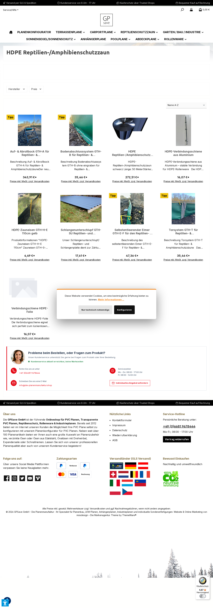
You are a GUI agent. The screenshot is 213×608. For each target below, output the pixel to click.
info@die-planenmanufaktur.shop (35, 385)
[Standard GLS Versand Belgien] (134, 474)
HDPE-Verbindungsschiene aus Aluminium (183, 153)
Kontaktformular (122, 420)
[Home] (11, 32)
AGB (115, 440)
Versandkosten (97, 508)
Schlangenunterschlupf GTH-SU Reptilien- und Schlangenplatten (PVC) (81, 231)
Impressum (119, 425)
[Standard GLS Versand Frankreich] (145, 474)
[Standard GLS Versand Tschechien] (127, 491)
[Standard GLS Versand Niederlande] (123, 474)
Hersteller (14, 89)
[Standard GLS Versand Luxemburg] (127, 482)
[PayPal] (61, 465)
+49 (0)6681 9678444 (29, 373)
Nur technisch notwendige (95, 310)
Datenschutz (119, 430)
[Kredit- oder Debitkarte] (67, 474)
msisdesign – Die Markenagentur (93, 515)
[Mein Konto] (191, 10)
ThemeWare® (129, 515)
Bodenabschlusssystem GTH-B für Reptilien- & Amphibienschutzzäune (81, 153)
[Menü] (208, 577)
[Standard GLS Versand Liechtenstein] (140, 482)
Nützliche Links (120, 414)
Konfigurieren (124, 310)
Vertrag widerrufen (177, 439)
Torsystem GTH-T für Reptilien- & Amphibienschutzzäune (183, 231)
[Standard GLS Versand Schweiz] (113, 474)
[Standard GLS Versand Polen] (115, 491)
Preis (34, 89)
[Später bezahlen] (85, 465)
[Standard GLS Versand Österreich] (143, 465)
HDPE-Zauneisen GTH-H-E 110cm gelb (30, 231)
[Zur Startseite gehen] (106, 20)
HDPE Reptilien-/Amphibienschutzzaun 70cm (132, 153)
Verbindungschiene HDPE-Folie (29, 310)
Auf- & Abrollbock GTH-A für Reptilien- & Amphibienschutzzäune (29, 153)
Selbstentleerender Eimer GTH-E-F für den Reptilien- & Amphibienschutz (132, 231)
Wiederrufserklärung (124, 435)
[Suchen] (182, 10)
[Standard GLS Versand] (130, 465)
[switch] (203, 596)
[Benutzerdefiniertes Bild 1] (116, 465)
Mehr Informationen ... (111, 299)
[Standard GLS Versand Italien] (115, 482)
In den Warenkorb (30, 177)
